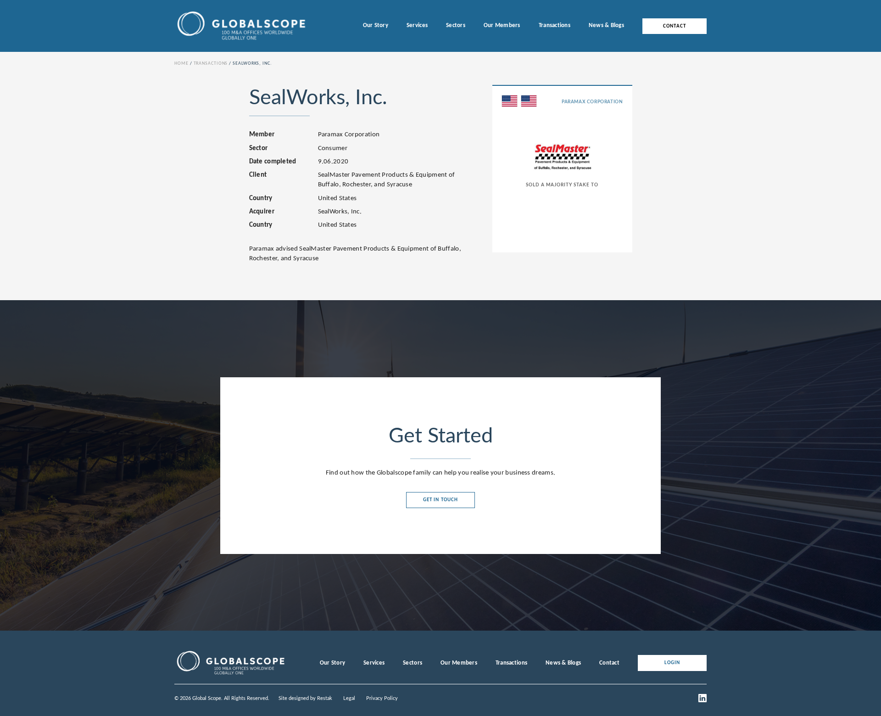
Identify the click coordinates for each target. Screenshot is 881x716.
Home (181, 63)
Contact (674, 25)
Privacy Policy (382, 698)
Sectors (455, 25)
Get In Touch (440, 500)
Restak (324, 698)
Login (672, 663)
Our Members (502, 25)
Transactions (554, 25)
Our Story (375, 25)
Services (417, 25)
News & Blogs (606, 25)
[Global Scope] (230, 674)
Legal (349, 698)
